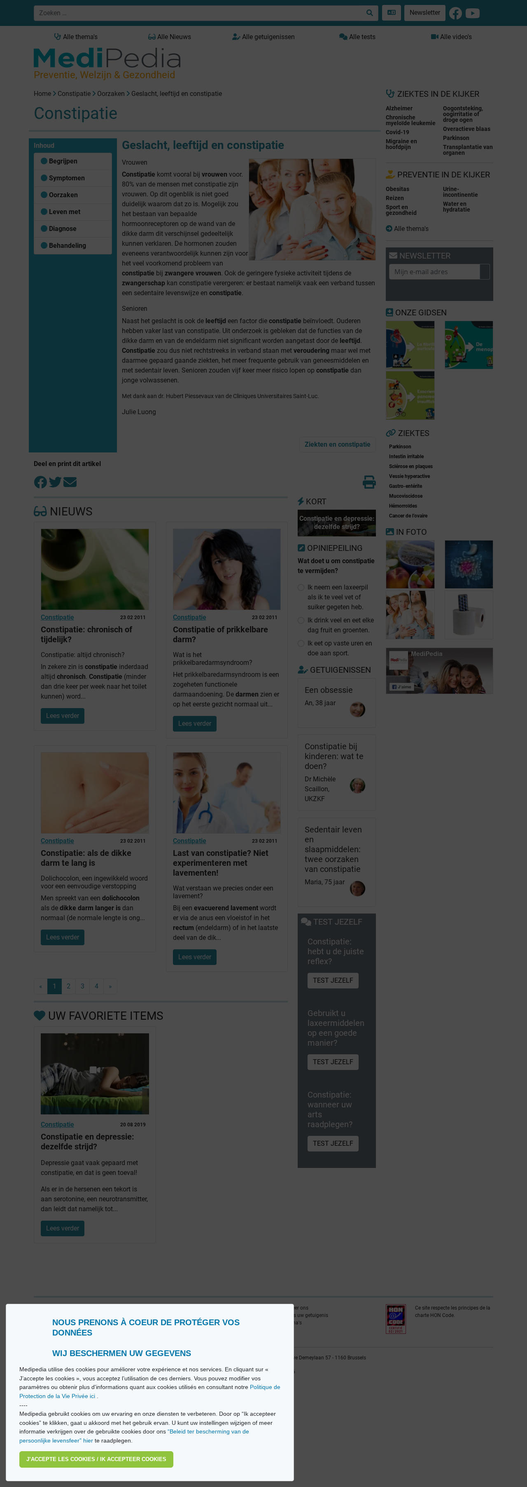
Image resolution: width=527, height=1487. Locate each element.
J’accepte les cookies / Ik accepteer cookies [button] (96, 1459)
